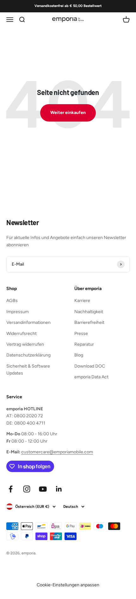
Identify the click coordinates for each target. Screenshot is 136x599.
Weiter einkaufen (68, 112)
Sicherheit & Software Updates (28, 369)
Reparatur (84, 344)
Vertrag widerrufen (25, 344)
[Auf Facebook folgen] (10, 489)
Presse (81, 333)
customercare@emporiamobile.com (57, 452)
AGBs (12, 300)
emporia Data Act (91, 377)
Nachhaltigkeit (88, 311)
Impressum (17, 311)
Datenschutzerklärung (28, 355)
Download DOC (89, 366)
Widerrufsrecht (21, 333)
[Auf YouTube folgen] (43, 489)
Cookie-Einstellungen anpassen (68, 585)
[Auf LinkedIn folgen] (59, 489)
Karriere (82, 300)
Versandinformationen (28, 322)
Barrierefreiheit (89, 322)
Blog (78, 355)
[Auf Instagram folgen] (26, 489)
